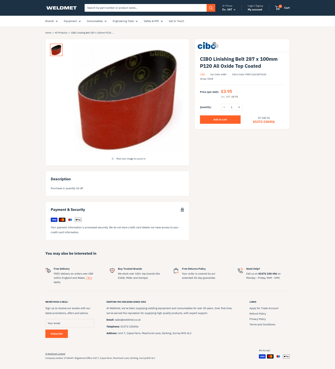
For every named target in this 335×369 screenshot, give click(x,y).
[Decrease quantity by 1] (224, 107)
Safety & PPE (151, 21)
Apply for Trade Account (264, 308)
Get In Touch (176, 21)
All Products (61, 32)
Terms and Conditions (262, 324)
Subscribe (57, 333)
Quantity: (205, 107)
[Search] (211, 8)
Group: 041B (206, 78)
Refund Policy (258, 313)
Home (48, 32)
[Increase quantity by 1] (239, 107)
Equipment (70, 21)
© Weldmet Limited (55, 353)
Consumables (95, 21)
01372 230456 (264, 122)
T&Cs (89, 277)
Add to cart (220, 119)
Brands (49, 21)
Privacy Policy (258, 319)
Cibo (202, 74)
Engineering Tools (123, 21)
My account (255, 9)
